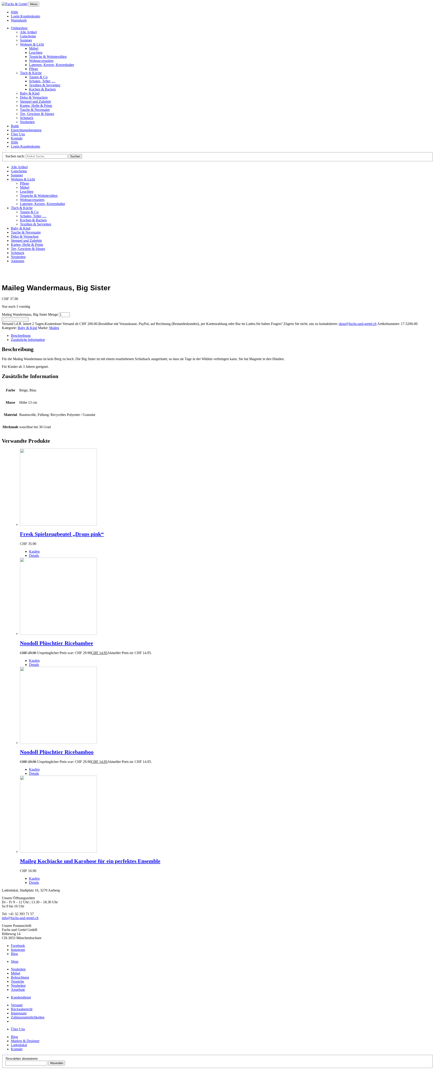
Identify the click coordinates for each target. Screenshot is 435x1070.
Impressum (19, 1013)
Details (34, 555)
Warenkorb (19, 20)
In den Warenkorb (15, 319)
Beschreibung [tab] (21, 335)
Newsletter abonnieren (21, 1058)
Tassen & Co (38, 77)
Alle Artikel (28, 32)
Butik (15, 126)
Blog (14, 954)
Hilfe (14, 12)
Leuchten (35, 52)
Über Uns (18, 134)
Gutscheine (28, 36)
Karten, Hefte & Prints (36, 105)
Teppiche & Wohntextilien (48, 57)
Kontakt (16, 138)
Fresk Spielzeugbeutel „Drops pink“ (62, 534)
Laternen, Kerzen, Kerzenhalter (51, 65)
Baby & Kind (29, 93)
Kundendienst (21, 997)
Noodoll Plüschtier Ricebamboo (57, 752)
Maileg (54, 328)
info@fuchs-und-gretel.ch (20, 918)
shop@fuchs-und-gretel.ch (358, 324)
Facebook (18, 946)
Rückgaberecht (21, 1009)
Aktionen (17, 261)
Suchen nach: (15, 156)
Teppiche (17, 981)
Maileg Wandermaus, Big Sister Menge (30, 314)
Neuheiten (27, 122)
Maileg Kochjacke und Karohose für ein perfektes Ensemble (90, 861)
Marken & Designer (25, 1041)
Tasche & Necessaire (35, 110)
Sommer (26, 40)
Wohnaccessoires (41, 61)
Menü (33, 4)
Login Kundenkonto (25, 16)
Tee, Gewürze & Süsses (37, 114)
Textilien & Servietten (44, 85)
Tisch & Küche (31, 73)
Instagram (18, 950)
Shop (14, 961)
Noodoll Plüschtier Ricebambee (56, 643)
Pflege (33, 69)
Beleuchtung (20, 977)
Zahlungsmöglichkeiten (27, 1017)
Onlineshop (19, 28)
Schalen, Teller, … (42, 81)
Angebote (18, 990)
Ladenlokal (19, 1045)
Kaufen (34, 551)
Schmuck (26, 118)
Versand (16, 1005)
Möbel (33, 48)
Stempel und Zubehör (35, 101)
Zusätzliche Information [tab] (28, 340)
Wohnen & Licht (32, 44)
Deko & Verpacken (34, 97)
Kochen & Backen (42, 89)
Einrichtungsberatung (26, 130)
